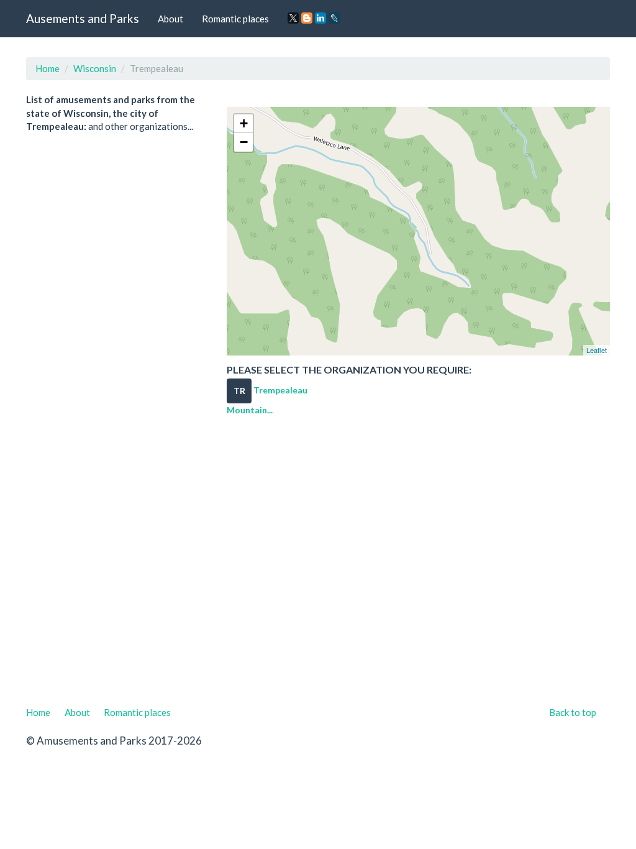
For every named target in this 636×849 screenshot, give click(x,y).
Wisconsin (94, 68)
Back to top (572, 712)
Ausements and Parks (82, 18)
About (170, 18)
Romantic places (235, 18)
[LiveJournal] (334, 18)
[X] (293, 18)
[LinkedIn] (320, 18)
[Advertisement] (318, 566)
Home (47, 68)
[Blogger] (306, 18)
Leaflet (596, 350)
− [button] (244, 142)
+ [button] (244, 123)
